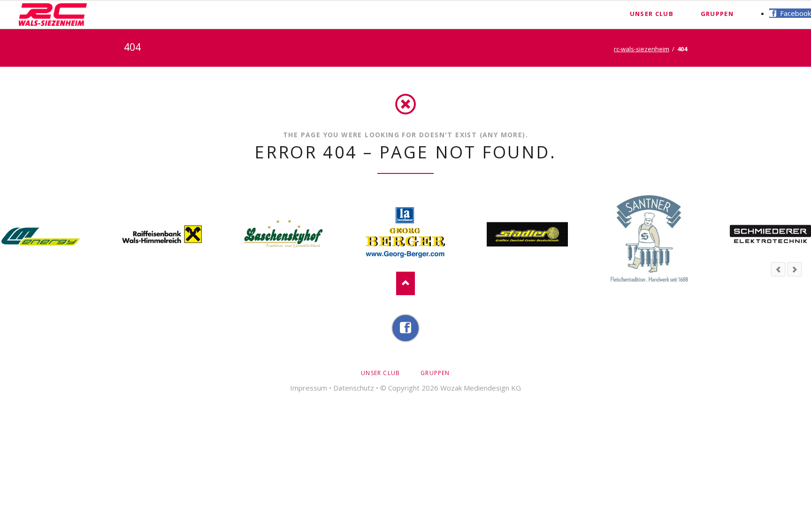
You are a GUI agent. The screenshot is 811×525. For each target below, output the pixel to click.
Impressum (308, 387)
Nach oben (405, 283)
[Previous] (778, 269)
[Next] (795, 269)
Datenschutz (353, 387)
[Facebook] (405, 328)
